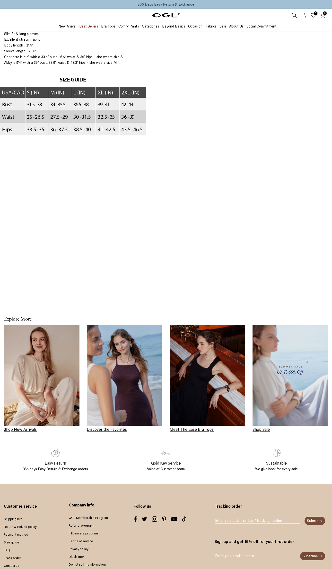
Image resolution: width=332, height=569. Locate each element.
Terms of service (81, 541)
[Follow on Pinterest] (164, 519)
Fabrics (211, 26)
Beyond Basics (173, 26)
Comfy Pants (128, 26)
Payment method (16, 534)
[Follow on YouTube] (174, 519)
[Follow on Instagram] (154, 519)
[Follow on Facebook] (135, 519)
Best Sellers (88, 26)
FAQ (7, 550)
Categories (150, 26)
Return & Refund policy (20, 526)
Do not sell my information (87, 564)
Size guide (11, 542)
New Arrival (67, 26)
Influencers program (83, 533)
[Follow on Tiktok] (184, 519)
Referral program (81, 525)
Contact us (11, 565)
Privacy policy (78, 549)
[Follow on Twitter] (144, 519)
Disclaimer (76, 556)
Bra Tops (108, 26)
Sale (222, 26)
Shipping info (13, 519)
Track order (12, 558)
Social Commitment (261, 26)
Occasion (195, 26)
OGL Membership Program (88, 517)
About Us (236, 26)
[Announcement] (166, 4)
